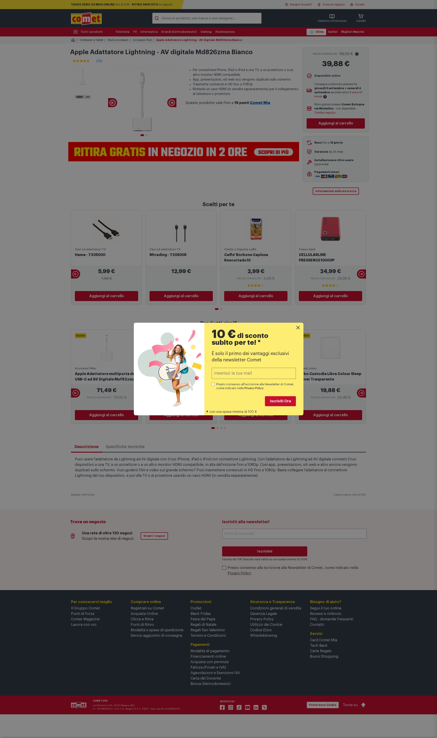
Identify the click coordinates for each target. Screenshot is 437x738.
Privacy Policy (254, 388)
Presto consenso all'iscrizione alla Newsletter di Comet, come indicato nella (255, 386)
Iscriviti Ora (280, 401)
